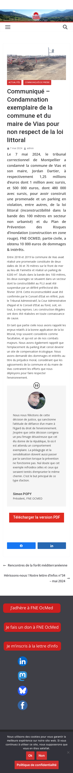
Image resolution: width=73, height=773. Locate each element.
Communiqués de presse (37, 82)
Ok (30, 755)
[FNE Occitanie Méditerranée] (36, 12)
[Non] (68, 752)
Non (42, 755)
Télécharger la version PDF (36, 517)
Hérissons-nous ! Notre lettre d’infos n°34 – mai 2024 (34, 578)
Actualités (14, 82)
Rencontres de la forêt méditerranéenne (37, 565)
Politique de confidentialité (36, 765)
